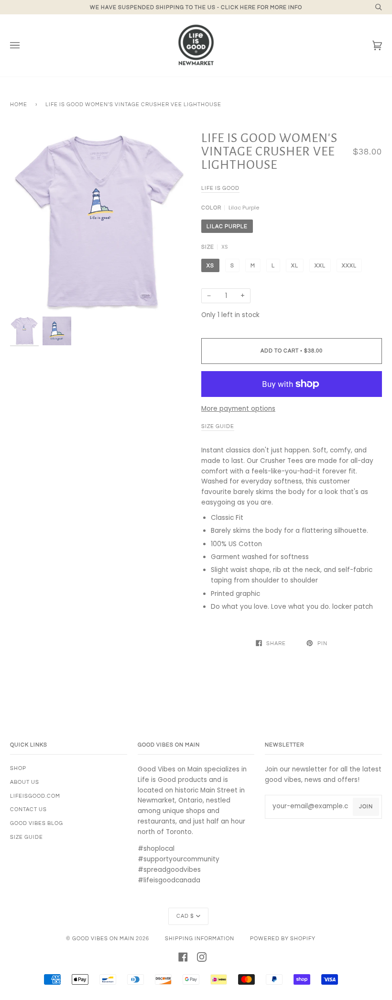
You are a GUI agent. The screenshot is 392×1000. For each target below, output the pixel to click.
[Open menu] (24, 45)
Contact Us (28, 809)
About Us (24, 782)
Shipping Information (199, 938)
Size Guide (26, 837)
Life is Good (220, 188)
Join (366, 806)
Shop (18, 768)
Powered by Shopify (283, 938)
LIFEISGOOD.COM (35, 796)
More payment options (238, 408)
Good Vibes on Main (103, 938)
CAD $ (185, 916)
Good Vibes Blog (36, 823)
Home (18, 104)
